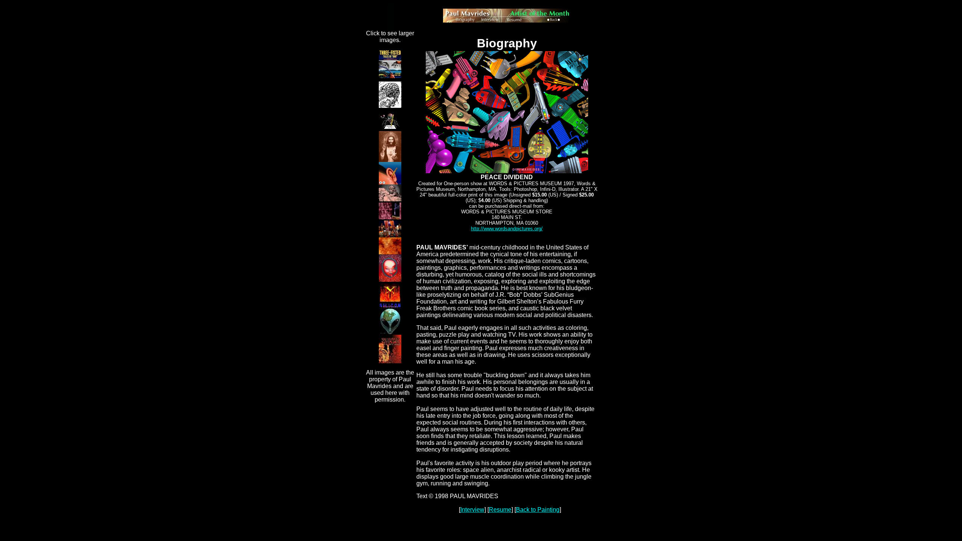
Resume (500, 509)
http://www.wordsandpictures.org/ (507, 228)
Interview (472, 509)
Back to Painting (538, 509)
